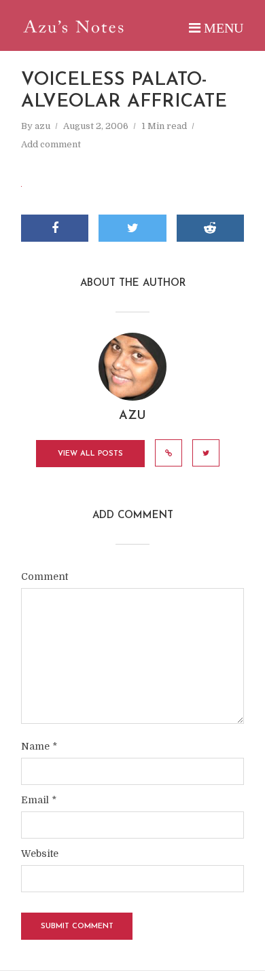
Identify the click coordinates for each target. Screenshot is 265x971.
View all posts (90, 454)
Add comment (51, 144)
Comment (44, 576)
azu (42, 126)
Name (39, 746)
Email (38, 800)
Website (39, 853)
